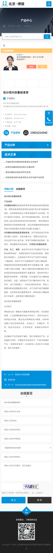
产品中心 (27, 26)
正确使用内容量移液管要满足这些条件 (21, 162)
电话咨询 (49, 123)
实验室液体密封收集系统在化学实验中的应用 (24, 177)
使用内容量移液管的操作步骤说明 (19, 167)
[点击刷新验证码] (31, 486)
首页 (18, 26)
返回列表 (11, 380)
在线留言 (20, 189)
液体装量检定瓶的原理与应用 (17, 172)
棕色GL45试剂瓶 (22, 374)
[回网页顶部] (48, 113)
